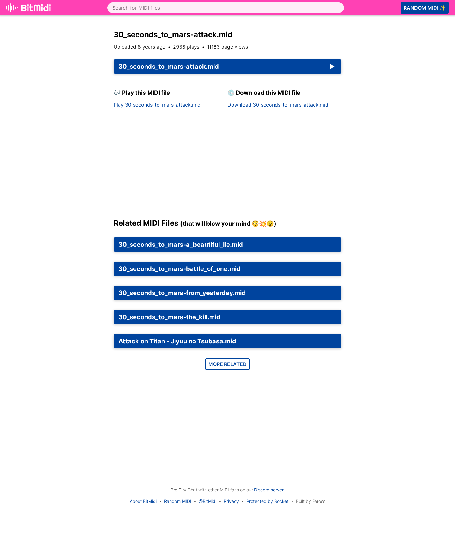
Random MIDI (177, 501)
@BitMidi (207, 501)
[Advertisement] (227, 165)
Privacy (231, 501)
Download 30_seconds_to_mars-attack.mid (278, 105)
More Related (227, 364)
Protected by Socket (267, 501)
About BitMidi (143, 501)
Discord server (269, 489)
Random (425, 8)
